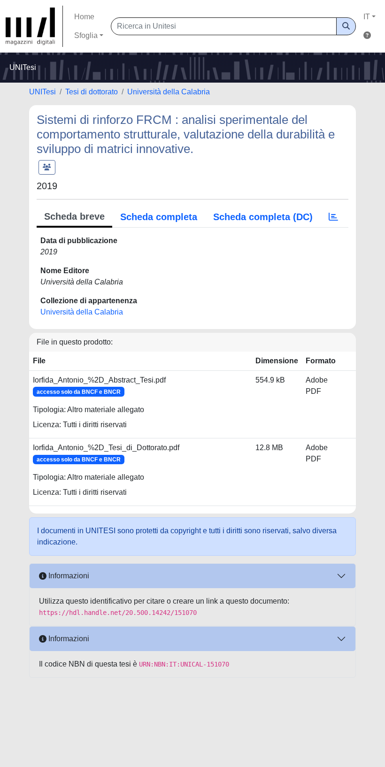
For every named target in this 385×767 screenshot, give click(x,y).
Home (84, 17)
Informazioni (67, 576)
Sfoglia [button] (86, 35)
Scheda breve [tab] (74, 216)
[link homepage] (34, 26)
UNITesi (42, 92)
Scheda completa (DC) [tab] (263, 217)
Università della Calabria (168, 92)
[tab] (333, 217)
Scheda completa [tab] (158, 217)
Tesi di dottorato (91, 92)
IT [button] (366, 17)
